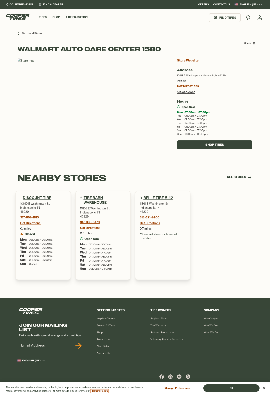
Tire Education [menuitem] (77, 17)
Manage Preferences (177, 388)
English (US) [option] (249, 4)
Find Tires (227, 17)
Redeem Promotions (162, 332)
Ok (231, 388)
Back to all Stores (32, 33)
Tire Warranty (158, 325)
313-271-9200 (149, 217)
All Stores (237, 177)
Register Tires (158, 318)
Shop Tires (214, 145)
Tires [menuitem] (43, 17)
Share (247, 43)
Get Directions (188, 86)
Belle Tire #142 (158, 197)
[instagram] (170, 376)
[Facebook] (161, 376)
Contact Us (103, 353)
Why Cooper (211, 318)
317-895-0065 (186, 92)
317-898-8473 (90, 222)
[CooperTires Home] (18, 17)
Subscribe (78, 346)
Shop (100, 332)
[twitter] (188, 376)
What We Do (211, 332)
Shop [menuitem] (56, 17)
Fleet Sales (103, 346)
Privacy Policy (99, 391)
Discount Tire (37, 197)
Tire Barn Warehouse (95, 200)
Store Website (188, 60)
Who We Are (211, 325)
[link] (51, 4)
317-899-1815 (29, 217)
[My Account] (259, 17)
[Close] (264, 388)
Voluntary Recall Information (166, 339)
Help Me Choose (106, 318)
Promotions (103, 339)
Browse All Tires (106, 325)
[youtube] (179, 376)
